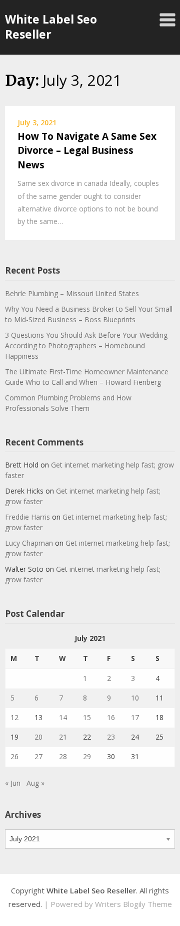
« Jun (12, 783)
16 (111, 717)
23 (111, 737)
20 (38, 737)
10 (135, 698)
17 (135, 717)
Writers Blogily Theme (133, 904)
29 (87, 756)
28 (63, 756)
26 (14, 756)
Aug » (35, 783)
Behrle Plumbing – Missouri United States (72, 293)
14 (63, 717)
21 (63, 737)
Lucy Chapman (29, 543)
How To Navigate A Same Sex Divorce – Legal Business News (87, 150)
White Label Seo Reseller (51, 26)
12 (14, 717)
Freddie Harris (27, 517)
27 (38, 756)
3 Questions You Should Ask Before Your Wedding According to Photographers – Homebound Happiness (86, 345)
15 (87, 717)
